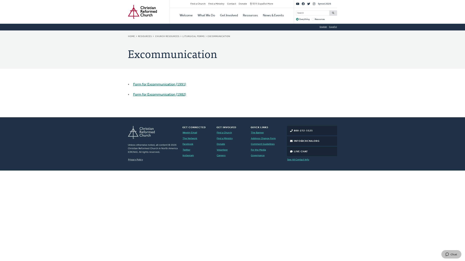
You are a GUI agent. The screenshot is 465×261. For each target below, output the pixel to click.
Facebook (188, 144)
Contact (231, 4)
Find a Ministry (216, 4)
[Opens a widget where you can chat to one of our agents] (451, 254)
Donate (243, 4)
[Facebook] (303, 4)
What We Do (206, 15)
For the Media (258, 150)
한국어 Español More (261, 4)
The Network (190, 138)
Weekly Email (190, 132)
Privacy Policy (135, 159)
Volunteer (222, 150)
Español (333, 27)
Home (131, 36)
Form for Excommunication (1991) (159, 84)
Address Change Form (263, 138)
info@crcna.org (307, 141)
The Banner (257, 132)
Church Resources (167, 36)
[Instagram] (314, 4)
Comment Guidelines (263, 144)
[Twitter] (308, 4)
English (323, 27)
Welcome (186, 15)
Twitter (186, 150)
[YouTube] (297, 4)
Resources (250, 15)
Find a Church (198, 4)
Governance (258, 155)
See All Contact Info (298, 159)
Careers (221, 155)
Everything (304, 19)
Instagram (188, 155)
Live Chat (301, 151)
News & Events (273, 15)
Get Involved (229, 15)
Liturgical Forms (194, 36)
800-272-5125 (303, 130)
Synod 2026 (324, 4)
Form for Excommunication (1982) (159, 94)
